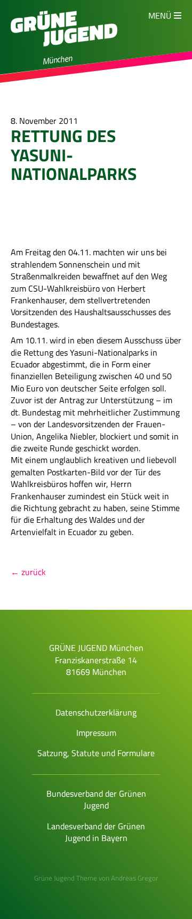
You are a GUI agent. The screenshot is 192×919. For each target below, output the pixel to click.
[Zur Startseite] (64, 51)
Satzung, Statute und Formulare (96, 753)
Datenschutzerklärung (96, 712)
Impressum (96, 732)
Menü (159, 15)
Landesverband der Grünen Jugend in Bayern (96, 832)
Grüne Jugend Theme (65, 878)
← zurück (28, 571)
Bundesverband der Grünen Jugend (96, 799)
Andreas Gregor (134, 878)
